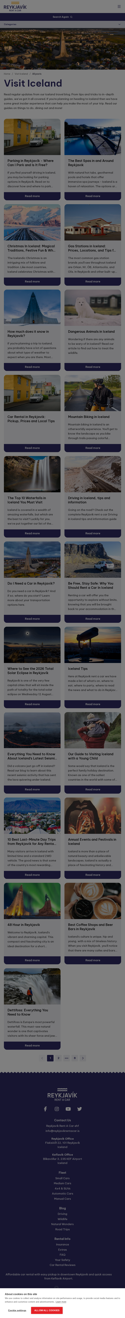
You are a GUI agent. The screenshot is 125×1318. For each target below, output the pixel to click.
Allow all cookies (46, 1310)
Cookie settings (17, 1310)
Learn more (61, 1302)
